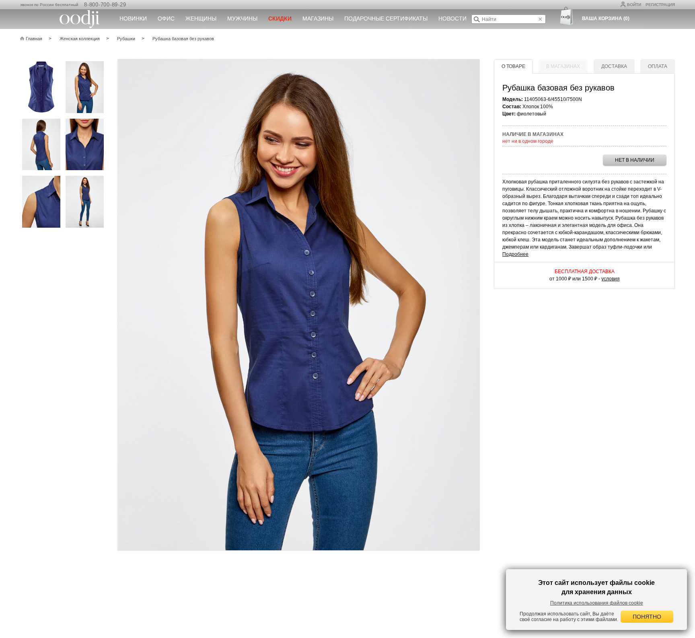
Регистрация (660, 4)
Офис (166, 18)
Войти (634, 4)
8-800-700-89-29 (105, 5)
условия (610, 279)
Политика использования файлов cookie (596, 603)
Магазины (317, 18)
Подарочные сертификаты (386, 18)
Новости (452, 18)
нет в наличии (634, 160)
